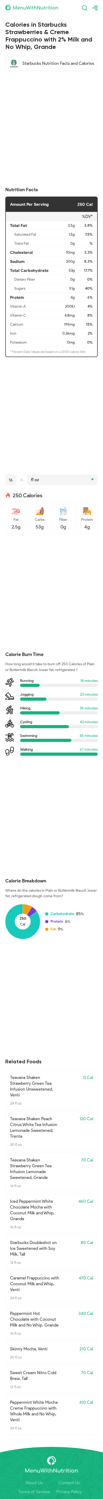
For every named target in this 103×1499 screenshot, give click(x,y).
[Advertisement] (51, 128)
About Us (34, 1482)
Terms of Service (34, 1491)
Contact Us (69, 1482)
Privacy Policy (69, 1491)
